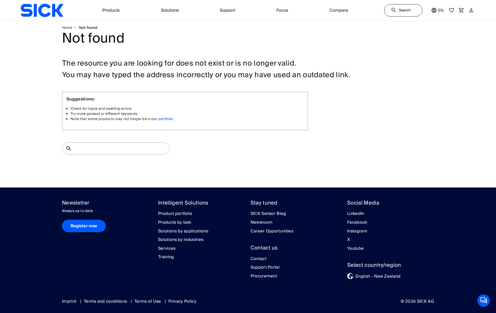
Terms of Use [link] (148, 301)
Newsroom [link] (262, 222)
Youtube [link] (355, 248)
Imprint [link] (70, 301)
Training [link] (166, 257)
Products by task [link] (174, 222)
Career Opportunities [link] (272, 231)
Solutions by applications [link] (183, 231)
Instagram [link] (357, 231)
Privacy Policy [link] (182, 301)
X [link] (348, 240)
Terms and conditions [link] (106, 301)
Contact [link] (258, 259)
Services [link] (167, 248)
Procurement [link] (264, 276)
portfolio (165, 119)
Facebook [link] (357, 222)
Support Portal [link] (265, 267)
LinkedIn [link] (355, 213)
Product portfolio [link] (175, 213)
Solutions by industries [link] (180, 240)
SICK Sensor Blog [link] (268, 213)
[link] (42, 10)
